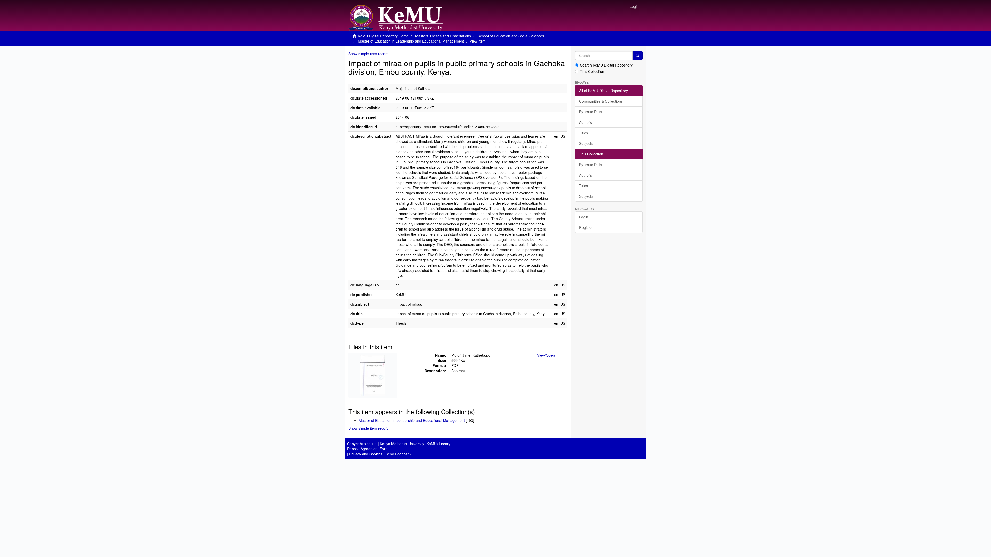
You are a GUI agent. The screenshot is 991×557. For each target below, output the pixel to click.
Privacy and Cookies (365, 453)
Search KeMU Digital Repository (606, 65)
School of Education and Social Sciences (511, 35)
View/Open (546, 355)
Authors (585, 122)
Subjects (586, 143)
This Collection (592, 71)
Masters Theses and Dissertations (443, 35)
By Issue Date (590, 111)
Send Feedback (398, 453)
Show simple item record (368, 53)
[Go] (637, 55)
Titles (583, 132)
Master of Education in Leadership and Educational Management (411, 41)
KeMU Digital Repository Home (383, 35)
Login (583, 216)
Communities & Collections (601, 101)
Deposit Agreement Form (367, 448)
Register (586, 227)
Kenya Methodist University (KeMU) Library (415, 443)
